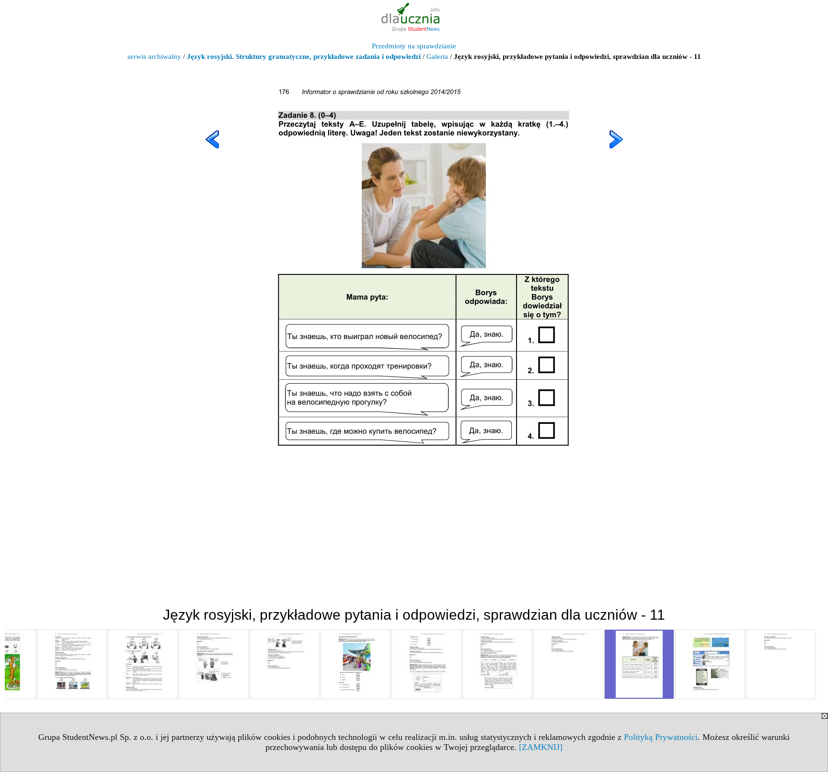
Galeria (437, 56)
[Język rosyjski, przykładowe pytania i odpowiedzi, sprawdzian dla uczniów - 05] (213, 664)
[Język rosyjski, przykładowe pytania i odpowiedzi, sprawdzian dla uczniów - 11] (639, 664)
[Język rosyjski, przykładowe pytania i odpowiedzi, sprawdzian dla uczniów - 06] (284, 664)
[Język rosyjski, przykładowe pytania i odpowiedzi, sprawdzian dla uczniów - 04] (142, 664)
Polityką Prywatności (661, 737)
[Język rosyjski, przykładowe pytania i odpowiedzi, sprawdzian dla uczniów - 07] (355, 664)
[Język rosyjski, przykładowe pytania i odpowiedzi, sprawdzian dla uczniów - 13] (781, 664)
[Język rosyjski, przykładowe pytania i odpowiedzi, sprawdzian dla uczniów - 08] (426, 664)
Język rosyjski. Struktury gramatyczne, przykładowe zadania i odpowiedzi (304, 56)
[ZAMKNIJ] (541, 747)
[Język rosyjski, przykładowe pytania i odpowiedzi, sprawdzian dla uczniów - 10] (568, 664)
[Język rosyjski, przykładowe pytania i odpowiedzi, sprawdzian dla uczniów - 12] (710, 664)
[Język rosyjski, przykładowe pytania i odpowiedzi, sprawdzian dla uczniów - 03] (71, 664)
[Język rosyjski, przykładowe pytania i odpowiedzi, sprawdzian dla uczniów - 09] (497, 664)
